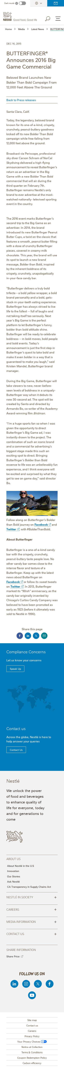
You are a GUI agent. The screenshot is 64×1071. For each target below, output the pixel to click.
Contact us (55, 3)
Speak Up (15, 668)
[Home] (20, 16)
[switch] (22, 3)
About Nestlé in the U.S (20, 865)
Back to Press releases (21, 100)
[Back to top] (56, 1064)
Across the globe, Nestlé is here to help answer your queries (28, 739)
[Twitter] (38, 984)
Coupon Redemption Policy (32, 1057)
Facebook (41, 524)
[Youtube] (32, 995)
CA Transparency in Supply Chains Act (29, 886)
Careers (31, 909)
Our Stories (13, 876)
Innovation (13, 871)
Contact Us (16, 749)
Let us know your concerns (23, 660)
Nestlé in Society (31, 897)
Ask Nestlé (13, 881)
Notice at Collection (32, 1046)
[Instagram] (26, 984)
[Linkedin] (14, 984)
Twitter (11, 529)
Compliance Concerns (26, 651)
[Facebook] (50, 984)
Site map (32, 1020)
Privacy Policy (32, 1036)
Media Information (31, 921)
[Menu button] (58, 18)
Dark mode (9, 3)
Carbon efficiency (32, 1063)
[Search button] (50, 18)
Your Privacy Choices (28, 1041)
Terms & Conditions (32, 1052)
